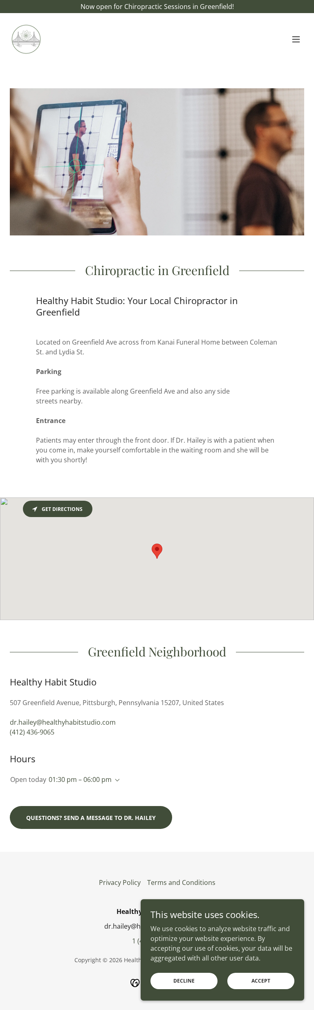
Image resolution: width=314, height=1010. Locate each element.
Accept (260, 980)
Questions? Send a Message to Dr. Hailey (91, 818)
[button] (296, 39)
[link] (26, 39)
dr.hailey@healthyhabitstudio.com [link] (63, 722)
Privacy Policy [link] (120, 882)
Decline (184, 980)
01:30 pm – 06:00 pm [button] (80, 779)
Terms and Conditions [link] (181, 882)
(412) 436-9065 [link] (32, 732)
